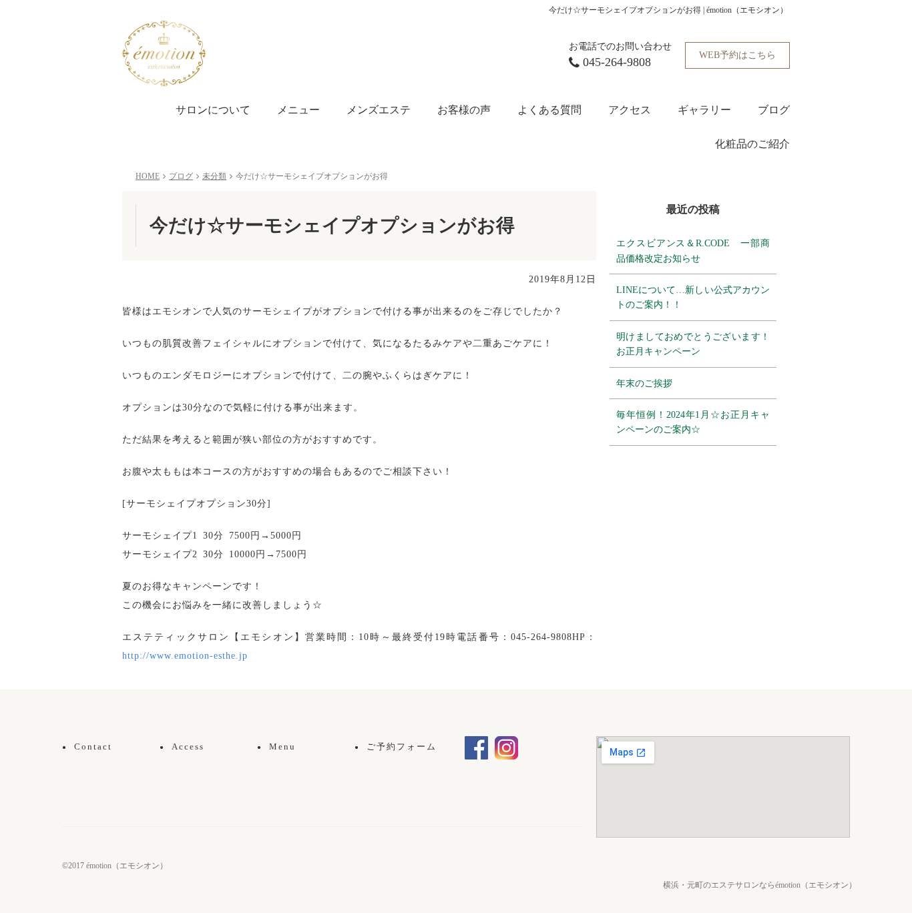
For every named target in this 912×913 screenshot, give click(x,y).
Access (182, 746)
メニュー (298, 109)
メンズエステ (379, 109)
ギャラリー (704, 109)
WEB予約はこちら (737, 55)
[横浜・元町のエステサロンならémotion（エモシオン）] (164, 52)
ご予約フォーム (396, 746)
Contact (87, 746)
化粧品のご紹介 (752, 143)
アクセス (629, 109)
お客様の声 (464, 109)
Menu (276, 746)
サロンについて (213, 109)
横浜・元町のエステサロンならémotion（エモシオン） (760, 885)
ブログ (774, 109)
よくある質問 (549, 109)
